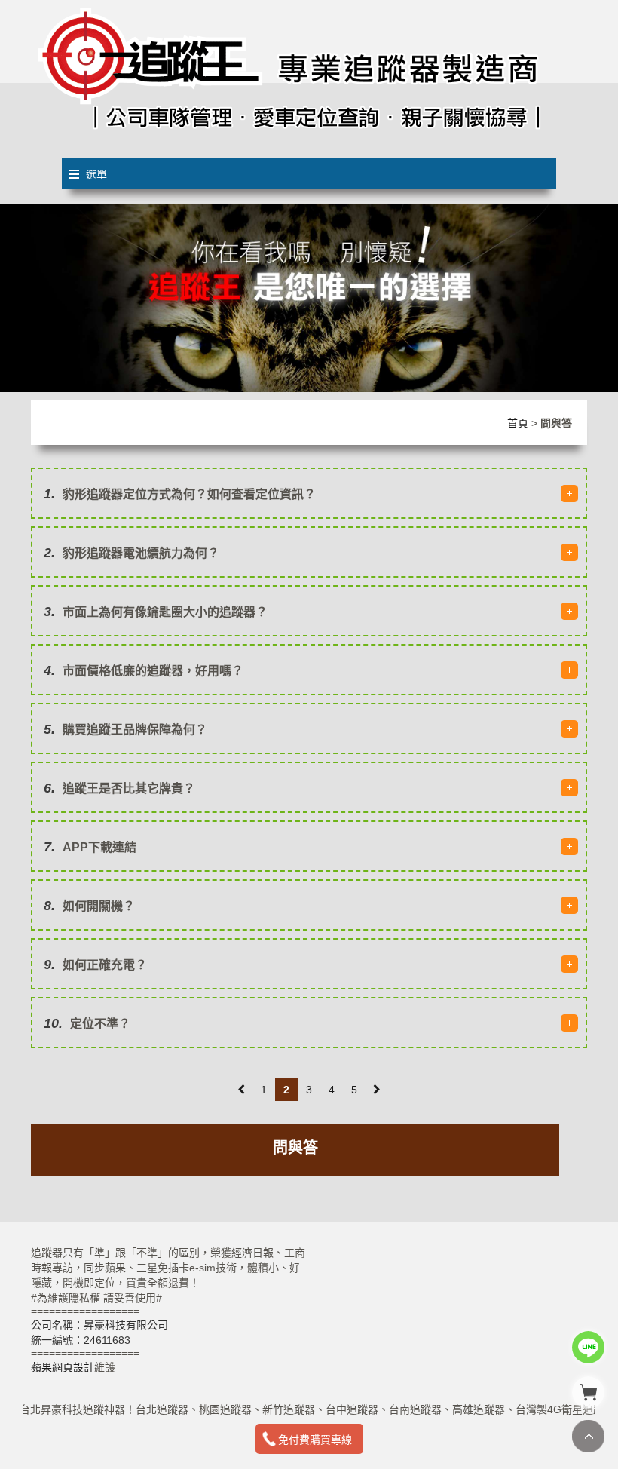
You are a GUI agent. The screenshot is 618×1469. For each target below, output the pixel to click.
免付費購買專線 (315, 1440)
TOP (588, 1436)
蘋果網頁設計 (62, 1367)
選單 (96, 174)
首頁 (517, 423)
